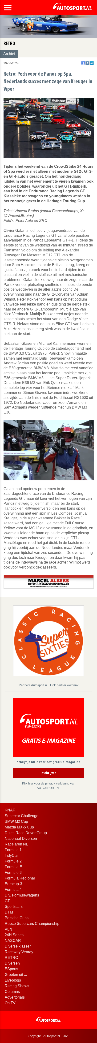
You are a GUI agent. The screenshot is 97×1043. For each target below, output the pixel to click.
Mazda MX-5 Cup (19, 827)
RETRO (11, 958)
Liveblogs (13, 980)
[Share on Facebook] (83, 63)
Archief (9, 54)
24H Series (14, 935)
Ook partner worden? (64, 685)
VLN (8, 929)
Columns (12, 992)
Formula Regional (20, 878)
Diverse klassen (18, 946)
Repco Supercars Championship (32, 924)
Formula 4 (13, 890)
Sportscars (14, 907)
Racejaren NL (16, 844)
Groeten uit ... (16, 975)
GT (7, 901)
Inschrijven (48, 773)
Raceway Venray (19, 952)
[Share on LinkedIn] (92, 63)
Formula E (13, 867)
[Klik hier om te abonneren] (48, 728)
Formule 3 (13, 873)
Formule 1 (13, 850)
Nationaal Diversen (21, 838)
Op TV (10, 1003)
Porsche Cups (16, 918)
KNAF (10, 810)
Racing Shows (17, 986)
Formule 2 (13, 861)
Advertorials (15, 997)
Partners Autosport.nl (33, 685)
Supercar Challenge (21, 816)
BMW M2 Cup (16, 821)
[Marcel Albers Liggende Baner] (48, 581)
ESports (11, 969)
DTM (9, 912)
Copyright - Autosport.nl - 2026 (48, 1036)
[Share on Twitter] (87, 63)
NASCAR (13, 941)
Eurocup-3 (13, 884)
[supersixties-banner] (48, 640)
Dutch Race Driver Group (26, 833)
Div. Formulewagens (22, 895)
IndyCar (11, 855)
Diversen (12, 963)
